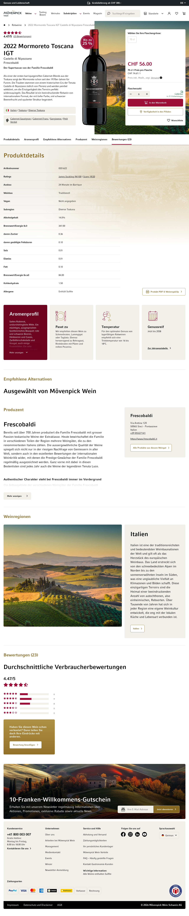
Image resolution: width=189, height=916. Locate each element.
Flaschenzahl (134, 88)
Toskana (22, 110)
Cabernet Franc (41, 118)
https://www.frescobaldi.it (143, 439)
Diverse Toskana (36, 110)
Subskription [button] (70, 13)
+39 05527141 (138, 433)
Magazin (97, 13)
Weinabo (55, 13)
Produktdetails (12, 139)
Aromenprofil (31, 139)
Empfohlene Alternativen (57, 139)
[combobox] (122, 13)
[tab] (126, 715)
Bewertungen (121, 139)
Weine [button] (28, 13)
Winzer (48, 864)
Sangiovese (56, 118)
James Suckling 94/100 (70, 176)
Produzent (81, 139)
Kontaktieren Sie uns (17, 848)
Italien (13, 110)
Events (86, 13)
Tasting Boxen (43, 13)
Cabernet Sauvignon (20, 118)
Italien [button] (136, 628)
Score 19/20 (89, 176)
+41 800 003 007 (19, 834)
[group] (155, 45)
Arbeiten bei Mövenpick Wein (60, 840)
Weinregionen (99, 139)
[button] (182, 2)
